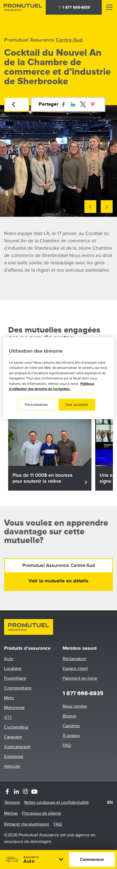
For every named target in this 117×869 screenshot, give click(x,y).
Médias (11, 813)
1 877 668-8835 (76, 7)
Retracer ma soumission (26, 824)
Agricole (12, 766)
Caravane (13, 737)
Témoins (12, 802)
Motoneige (14, 707)
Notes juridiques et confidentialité (56, 802)
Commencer (92, 859)
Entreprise (13, 756)
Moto (9, 698)
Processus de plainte (41, 813)
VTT (8, 717)
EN (110, 802)
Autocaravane (17, 746)
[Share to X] (83, 104)
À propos (71, 735)
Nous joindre (75, 706)
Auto (8, 658)
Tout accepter (76, 404)
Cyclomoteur (16, 727)
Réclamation (74, 658)
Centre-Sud (69, 40)
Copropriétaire (18, 688)
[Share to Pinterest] (93, 104)
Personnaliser (36, 404)
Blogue (69, 716)
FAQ (67, 745)
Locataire (12, 668)
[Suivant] (107, 206)
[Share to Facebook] (63, 104)
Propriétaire (15, 678)
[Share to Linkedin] (73, 104)
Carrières (71, 726)
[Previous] (90, 206)
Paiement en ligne (80, 678)
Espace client (75, 668)
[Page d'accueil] (23, 7)
